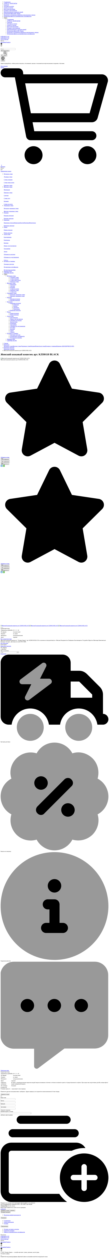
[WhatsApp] (4, 466)
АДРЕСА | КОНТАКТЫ (10, 3)
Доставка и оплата (9, 6)
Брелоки (6, 243)
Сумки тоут (7, 198)
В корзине (3, 654)
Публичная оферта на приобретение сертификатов (17, 16)
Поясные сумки (8, 185)
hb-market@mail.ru (5, 42)
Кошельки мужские (9, 222)
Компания (3, 1217)
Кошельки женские (9, 225)
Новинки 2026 (8, 271)
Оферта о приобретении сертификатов (14, 1232)
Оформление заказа (6, 171)
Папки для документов (10, 245)
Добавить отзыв (5, 457)
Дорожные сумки (8, 205)
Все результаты (5, 50)
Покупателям (4, 1226)
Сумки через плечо (9, 182)
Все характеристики (6, 639)
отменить (3, 1209)
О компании (7, 2)
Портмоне (26, 222)
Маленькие (7, 189)
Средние (6, 195)
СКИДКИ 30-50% (9, 272)
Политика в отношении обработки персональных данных (19, 15)
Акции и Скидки (8, 7)
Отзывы (6, 1223)
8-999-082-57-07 (5, 36)
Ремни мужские (8, 230)
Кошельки (6, 220)
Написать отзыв (5, 1094)
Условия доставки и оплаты (11, 1229)
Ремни (5, 227)
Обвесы (6, 260)
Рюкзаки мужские (9, 215)
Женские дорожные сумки (11, 211)
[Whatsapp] (1, 46)
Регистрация (4, 66)
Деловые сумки (8, 177)
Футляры (12, 327)
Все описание (4, 643)
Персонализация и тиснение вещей (13, 12)
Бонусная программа (9, 9)
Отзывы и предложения (10, 10)
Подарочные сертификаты (11, 267)
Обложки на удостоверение (11, 257)
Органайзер (7, 248)
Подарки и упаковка (9, 261)
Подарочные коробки (9, 270)
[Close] (1, 1096)
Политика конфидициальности (12, 1215)
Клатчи (22, 222)
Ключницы (7, 240)
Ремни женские (8, 233)
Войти (2, 67)
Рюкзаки (6, 212)
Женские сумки (8, 187)
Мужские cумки (8, 174)
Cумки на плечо (8, 204)
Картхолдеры (13, 322)
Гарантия (6, 5)
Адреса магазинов (9, 1222)
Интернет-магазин (5, 1212)
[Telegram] (1, 44)
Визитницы (32, 222)
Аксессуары (7, 234)
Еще (5, 18)
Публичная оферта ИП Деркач (12, 13)
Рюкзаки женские (8, 218)
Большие (6, 201)
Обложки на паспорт (9, 254)
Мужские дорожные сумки (11, 208)
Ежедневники (7, 237)
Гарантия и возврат (9, 1230)
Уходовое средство (9, 264)
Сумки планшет (8, 179)
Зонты (5, 251)
